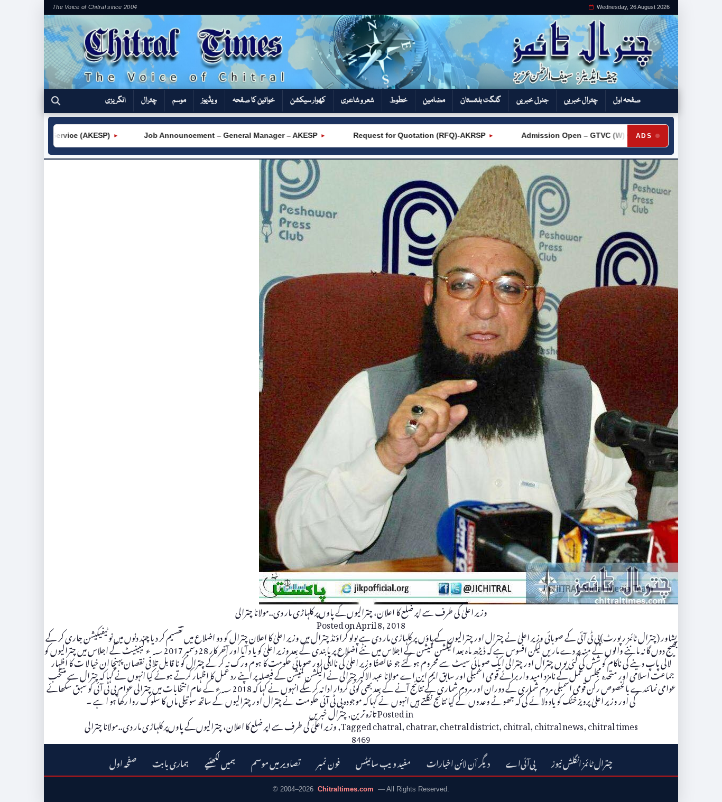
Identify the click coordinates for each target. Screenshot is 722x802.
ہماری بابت (170, 762)
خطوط (399, 100)
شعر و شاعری (357, 100)
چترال (149, 100)
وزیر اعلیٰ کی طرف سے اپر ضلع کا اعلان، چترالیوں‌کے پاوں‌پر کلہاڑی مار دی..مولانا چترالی (361, 610)
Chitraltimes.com (346, 789)
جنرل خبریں (532, 100)
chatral (387, 724)
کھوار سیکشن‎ (308, 100)
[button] (56, 101)
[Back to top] (24, 787)
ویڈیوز (209, 100)
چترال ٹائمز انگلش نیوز (582, 762)
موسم (179, 100)
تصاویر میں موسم (276, 762)
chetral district (469, 724)
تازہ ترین (363, 712)
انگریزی (115, 100)
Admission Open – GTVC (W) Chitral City (576, 135)
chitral (516, 724)
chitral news (559, 724)
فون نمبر (328, 762)
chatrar (421, 724)
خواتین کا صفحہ (254, 100)
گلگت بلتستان (480, 100)
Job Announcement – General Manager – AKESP (213, 135)
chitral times (613, 724)
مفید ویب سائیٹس (383, 762)
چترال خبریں (581, 100)
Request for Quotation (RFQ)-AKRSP (401, 135)
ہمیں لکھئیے (220, 762)
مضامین (434, 100)
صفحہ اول (627, 100)
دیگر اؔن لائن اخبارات (458, 762)
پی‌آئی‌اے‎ (520, 762)
